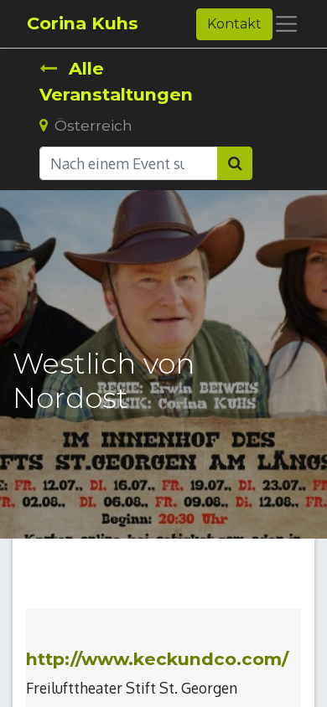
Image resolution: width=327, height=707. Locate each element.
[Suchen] (234, 163)
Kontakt (234, 24)
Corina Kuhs (82, 23)
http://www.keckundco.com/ (157, 658)
